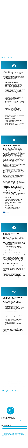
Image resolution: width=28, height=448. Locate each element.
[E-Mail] (2, 426)
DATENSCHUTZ (13, 434)
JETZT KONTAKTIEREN (17, 433)
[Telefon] (2, 428)
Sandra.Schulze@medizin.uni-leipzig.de (13, 420)
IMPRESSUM (6, 434)
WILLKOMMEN (7, 433)
